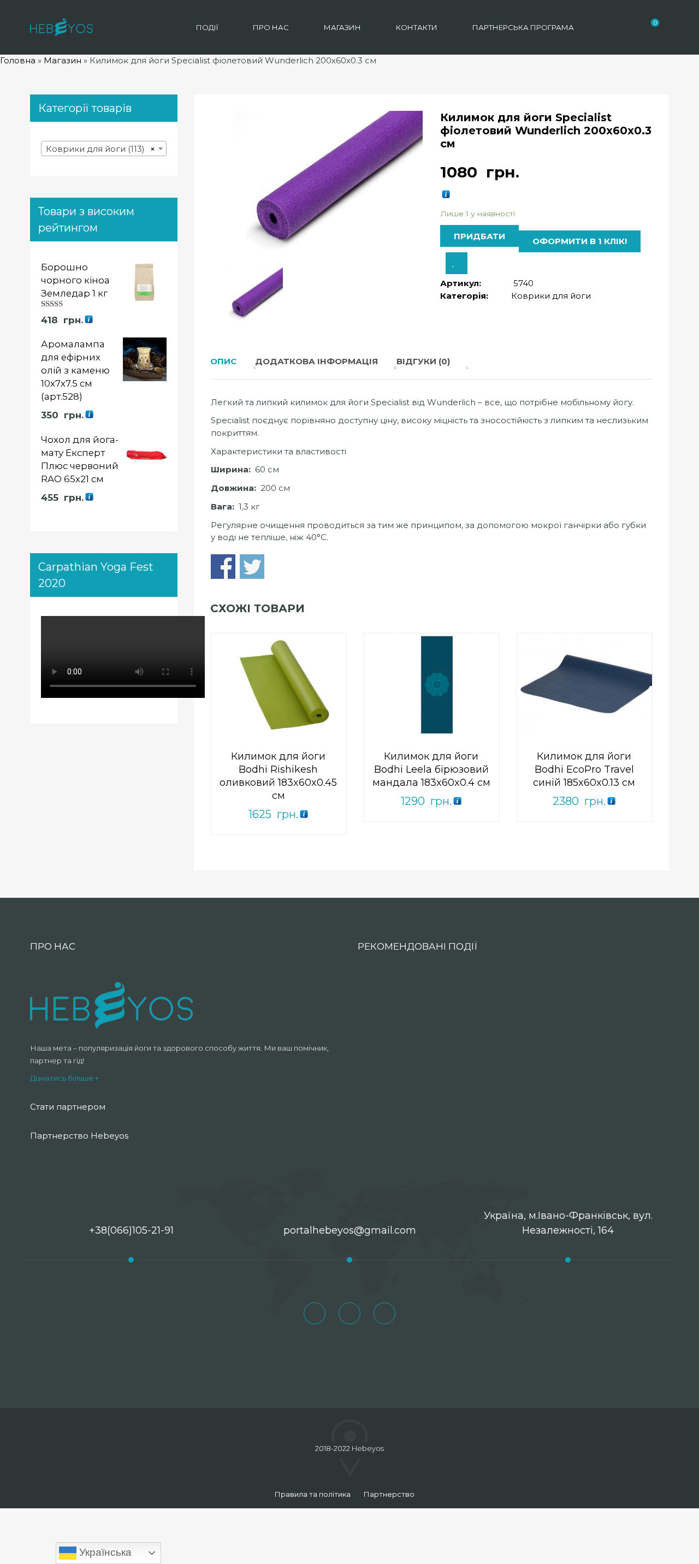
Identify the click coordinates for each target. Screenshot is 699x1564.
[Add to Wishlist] (456, 263)
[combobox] (104, 148)
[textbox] (104, 149)
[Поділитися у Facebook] (223, 566)
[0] (649, 27)
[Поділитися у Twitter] (252, 566)
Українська (104, 1552)
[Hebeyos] (61, 27)
